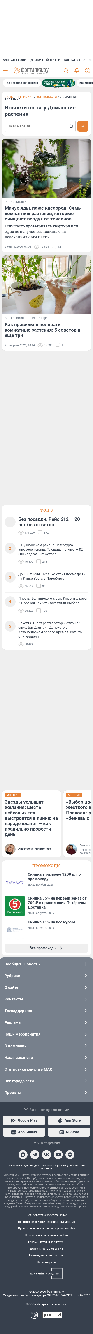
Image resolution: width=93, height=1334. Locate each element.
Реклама (13, 1022)
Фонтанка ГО (74, 60)
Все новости (46, 96)
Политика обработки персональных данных (46, 1221)
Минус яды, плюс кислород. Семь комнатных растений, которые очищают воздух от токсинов (43, 213)
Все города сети (19, 1081)
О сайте (11, 987)
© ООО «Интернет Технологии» (46, 1304)
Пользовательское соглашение (46, 1215)
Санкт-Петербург (19, 96)
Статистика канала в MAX (28, 1069)
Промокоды (46, 865)
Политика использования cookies (46, 1235)
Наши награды (46, 1262)
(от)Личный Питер (45, 60)
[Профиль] (87, 70)
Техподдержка (18, 1011)
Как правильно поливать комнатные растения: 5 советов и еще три (42, 330)
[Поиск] (65, 70)
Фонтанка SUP (14, 60)
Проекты (13, 1092)
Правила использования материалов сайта (46, 1228)
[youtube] (58, 1154)
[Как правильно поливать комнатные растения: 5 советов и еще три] (46, 284)
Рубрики (12, 975)
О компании (16, 1046)
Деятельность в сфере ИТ (46, 1248)
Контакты (14, 999)
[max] (23, 1154)
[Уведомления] (76, 70)
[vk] (46, 1154)
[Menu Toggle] (5, 70)
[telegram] (34, 1154)
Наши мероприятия (23, 1034)
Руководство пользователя (46, 1255)
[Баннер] (58, 83)
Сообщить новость (22, 964)
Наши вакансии (19, 1057)
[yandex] (69, 1154)
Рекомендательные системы (46, 1242)
